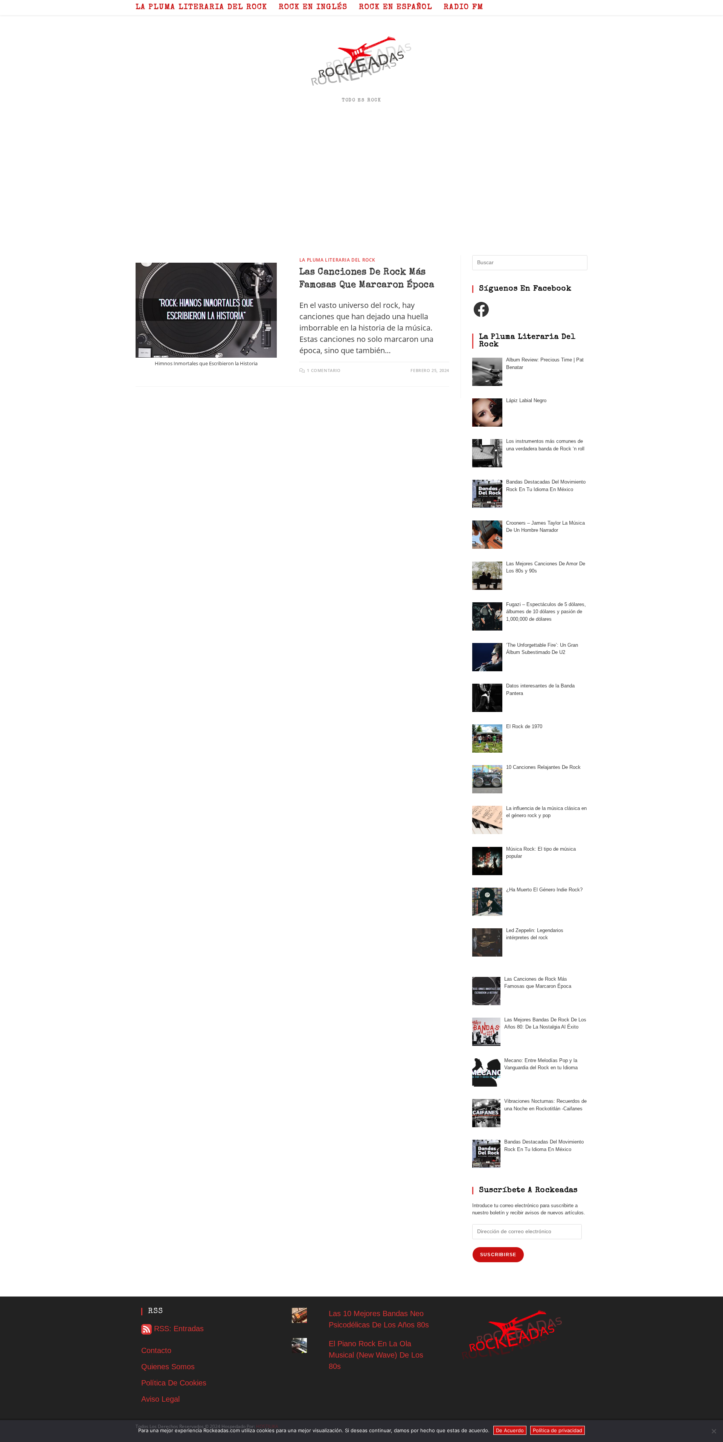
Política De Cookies (173, 1383)
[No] (713, 1431)
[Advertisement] (361, 180)
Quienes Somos (168, 1366)
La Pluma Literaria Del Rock (337, 260)
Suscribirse (498, 1254)
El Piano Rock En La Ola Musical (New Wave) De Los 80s (376, 1354)
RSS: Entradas (178, 1328)
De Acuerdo (510, 1430)
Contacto (156, 1350)
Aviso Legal (160, 1399)
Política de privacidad (557, 1430)
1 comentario (323, 370)
